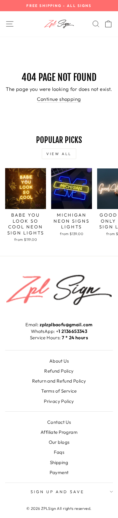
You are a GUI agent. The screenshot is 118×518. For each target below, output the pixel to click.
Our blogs (59, 442)
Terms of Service (59, 391)
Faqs (59, 452)
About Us (59, 361)
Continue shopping (59, 99)
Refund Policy (59, 371)
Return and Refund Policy (59, 381)
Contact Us (59, 422)
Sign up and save (58, 491)
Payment (59, 472)
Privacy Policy (59, 401)
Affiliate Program (59, 432)
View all (59, 153)
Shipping (59, 462)
